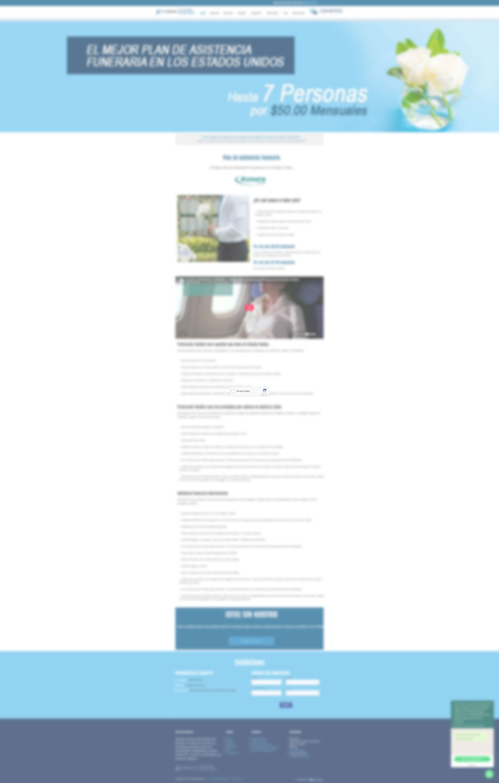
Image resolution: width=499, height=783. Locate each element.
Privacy (262, 395)
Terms (266, 395)
